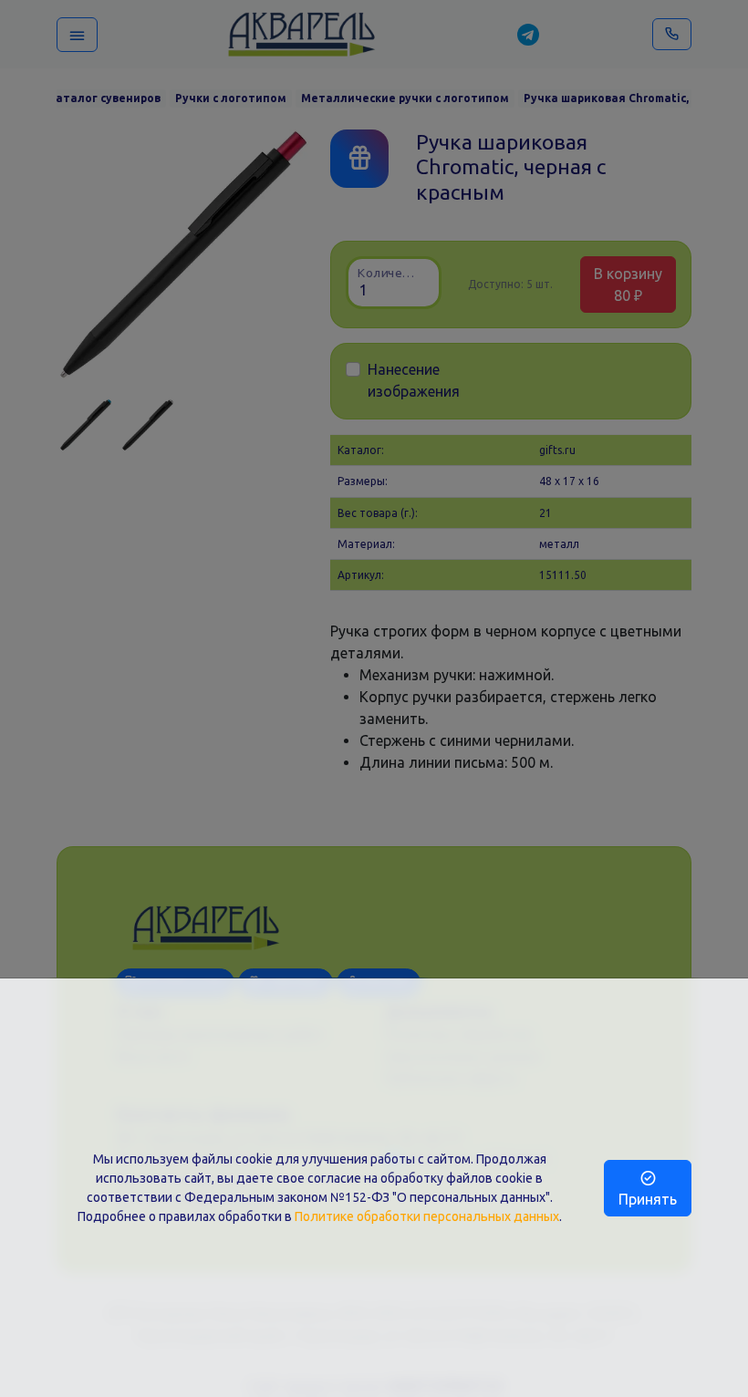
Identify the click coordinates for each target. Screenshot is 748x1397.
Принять (647, 1199)
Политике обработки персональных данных (427, 1216)
